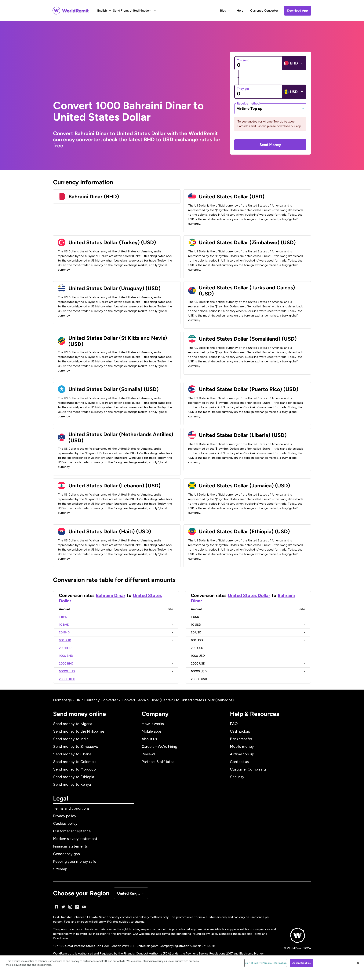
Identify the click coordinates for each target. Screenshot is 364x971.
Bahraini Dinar (110, 595)
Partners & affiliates (158, 761)
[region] (182, 963)
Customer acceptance (72, 831)
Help (240, 10)
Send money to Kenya (72, 784)
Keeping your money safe (74, 861)
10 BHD (64, 624)
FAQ (234, 723)
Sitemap (60, 869)
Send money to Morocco (74, 769)
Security (237, 777)
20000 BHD (67, 679)
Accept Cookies (301, 963)
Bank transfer (241, 739)
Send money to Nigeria (72, 723)
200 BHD (65, 648)
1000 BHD (66, 656)
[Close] (358, 963)
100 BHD (65, 640)
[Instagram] (70, 906)
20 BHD (64, 632)
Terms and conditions (71, 808)
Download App (297, 10)
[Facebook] (56, 906)
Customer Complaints (248, 769)
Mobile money (242, 746)
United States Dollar (249, 595)
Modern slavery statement (75, 838)
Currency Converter (264, 10)
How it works (153, 723)
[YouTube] (83, 906)
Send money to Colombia (74, 761)
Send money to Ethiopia (73, 777)
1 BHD (63, 617)
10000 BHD (67, 671)
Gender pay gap (66, 854)
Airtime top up (242, 754)
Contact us (239, 761)
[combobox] (270, 108)
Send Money (270, 144)
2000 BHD (66, 663)
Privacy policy (64, 816)
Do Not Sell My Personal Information (265, 963)
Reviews (148, 754)
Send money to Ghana (72, 754)
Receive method (248, 103)
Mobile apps (152, 731)
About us (149, 739)
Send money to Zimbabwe (75, 746)
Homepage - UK (66, 700)
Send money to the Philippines (78, 731)
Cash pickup (240, 731)
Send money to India (70, 739)
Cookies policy (65, 823)
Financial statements (70, 846)
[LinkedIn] (77, 906)
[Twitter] (63, 906)
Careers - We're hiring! (160, 746)
